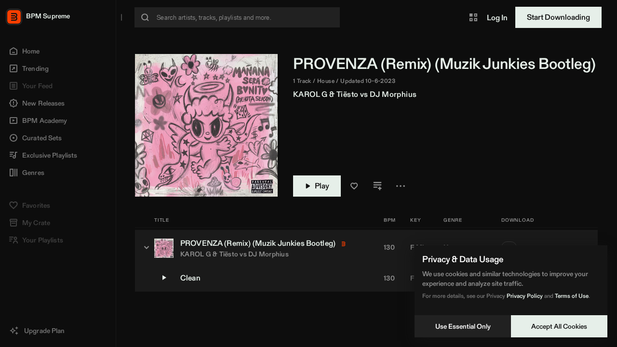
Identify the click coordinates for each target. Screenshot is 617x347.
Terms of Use (572, 296)
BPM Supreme (48, 16)
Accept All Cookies (559, 326)
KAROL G (310, 94)
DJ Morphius (393, 94)
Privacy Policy (525, 296)
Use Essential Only (463, 326)
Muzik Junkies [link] (488, 63)
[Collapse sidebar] (121, 17)
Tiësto (347, 94)
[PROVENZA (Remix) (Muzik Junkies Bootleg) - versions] (146, 247)
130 (389, 247)
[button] (473, 17)
